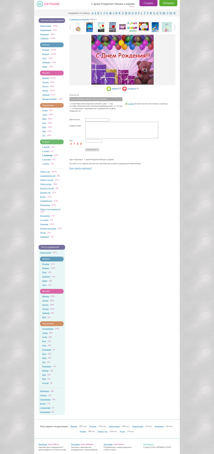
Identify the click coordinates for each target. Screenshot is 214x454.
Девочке (45, 91)
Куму (44, 341)
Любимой (45, 95)
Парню (44, 67)
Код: (71, 141)
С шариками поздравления (79, 19)
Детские (43, 233)
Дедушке (45, 383)
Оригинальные (45, 399)
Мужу (44, 272)
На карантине (45, 216)
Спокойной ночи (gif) (47, 176)
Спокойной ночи (46, 201)
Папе (44, 131)
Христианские (45, 412)
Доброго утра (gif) (46, 180)
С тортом (45, 164)
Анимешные (44, 237)
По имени (75, 444)
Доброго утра (45, 172)
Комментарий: (75, 126)
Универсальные (45, 26)
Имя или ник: (74, 120)
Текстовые (108, 444)
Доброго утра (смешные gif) (50, 209)
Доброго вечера (46, 184)
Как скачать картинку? (80, 168)
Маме (44, 119)
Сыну (44, 123)
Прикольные (44, 34)
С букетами (46, 159)
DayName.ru (148, 444)
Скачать (131, 104)
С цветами (46, 147)
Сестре (44, 115)
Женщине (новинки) (49, 99)
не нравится (132, 88)
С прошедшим (45, 408)
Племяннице (46, 350)
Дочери (45, 110)
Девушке (45, 82)
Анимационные (45, 30)
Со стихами (44, 220)
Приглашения (45, 205)
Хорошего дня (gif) (47, 188)
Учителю (43, 395)
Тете (43, 135)
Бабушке (45, 371)
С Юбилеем (44, 38)
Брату (44, 127)
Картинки (43, 444)
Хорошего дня (45, 193)
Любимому (46, 62)
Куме (44, 379)
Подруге (45, 86)
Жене (44, 317)
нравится (115, 88)
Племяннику (47, 366)
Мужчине (45, 50)
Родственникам (47, 329)
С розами (45, 151)
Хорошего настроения (48, 228)
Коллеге (43, 197)
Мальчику (45, 54)
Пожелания (44, 224)
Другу (44, 58)
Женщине (45, 78)
